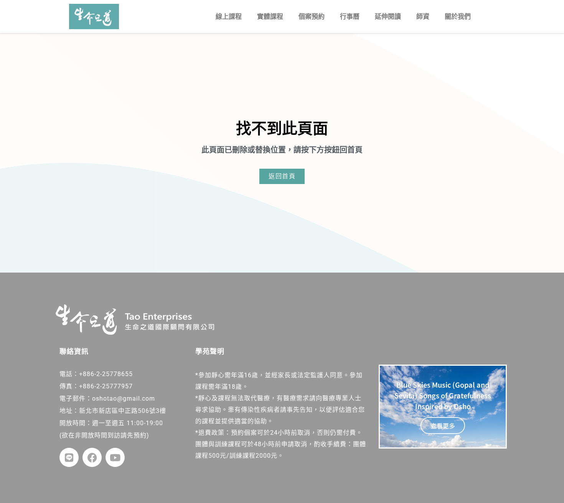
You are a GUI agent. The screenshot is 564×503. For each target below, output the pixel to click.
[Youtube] (115, 457)
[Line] (69, 457)
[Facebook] (92, 457)
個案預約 (311, 16)
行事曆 (350, 16)
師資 (422, 16)
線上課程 (229, 16)
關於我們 (458, 16)
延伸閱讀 (388, 16)
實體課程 (270, 16)
